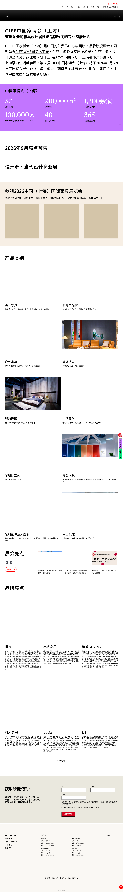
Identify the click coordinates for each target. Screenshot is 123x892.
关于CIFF (65, 7)
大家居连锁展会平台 (110, 7)
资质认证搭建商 (11, 841)
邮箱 (63, 794)
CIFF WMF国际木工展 (32, 51)
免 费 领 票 (120, 443)
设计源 (85, 7)
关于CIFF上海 (10, 835)
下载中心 (8, 844)
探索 (92, 7)
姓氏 (92, 786)
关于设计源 (9, 838)
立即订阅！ (68, 814)
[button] (7, 562)
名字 (63, 786)
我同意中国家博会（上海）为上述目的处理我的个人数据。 (82, 807)
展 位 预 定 (120, 453)
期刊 (98, 7)
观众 (78, 7)
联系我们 (8, 847)
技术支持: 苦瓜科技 (61, 890)
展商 (72, 7)
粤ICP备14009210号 (52, 878)
